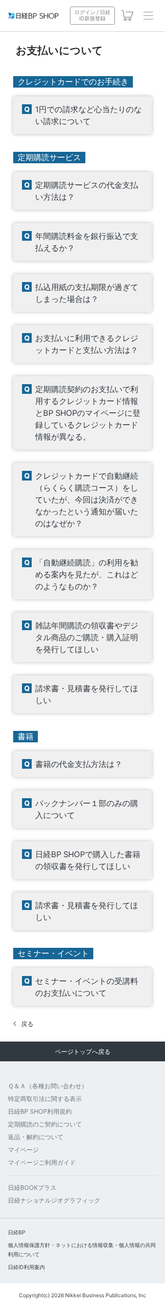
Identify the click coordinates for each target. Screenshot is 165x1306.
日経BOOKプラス (32, 1187)
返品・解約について (35, 1137)
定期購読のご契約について (45, 1124)
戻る (27, 1023)
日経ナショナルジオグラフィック (54, 1200)
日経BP (17, 1232)
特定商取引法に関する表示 (45, 1098)
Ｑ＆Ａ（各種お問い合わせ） (48, 1086)
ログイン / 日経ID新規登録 (92, 15)
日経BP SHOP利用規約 (40, 1111)
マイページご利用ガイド (42, 1162)
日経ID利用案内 (26, 1267)
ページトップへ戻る (82, 1051)
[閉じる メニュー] (148, 15)
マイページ (23, 1149)
